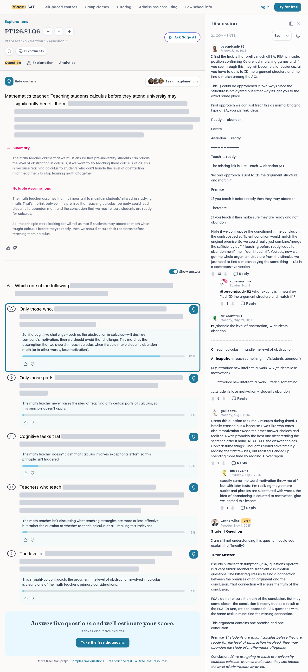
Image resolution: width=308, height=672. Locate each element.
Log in (264, 7)
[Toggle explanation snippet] (193, 309)
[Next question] (69, 31)
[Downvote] (225, 273)
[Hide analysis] (9, 81)
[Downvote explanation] (15, 248)
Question (13, 63)
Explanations (16, 21)
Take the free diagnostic (103, 642)
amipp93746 (239, 471)
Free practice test (119, 661)
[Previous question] (48, 31)
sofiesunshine (240, 281)
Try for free (288, 7)
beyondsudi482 (232, 46)
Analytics (67, 63)
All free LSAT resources (151, 661)
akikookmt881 (231, 316)
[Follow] (298, 35)
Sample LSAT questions (87, 661)
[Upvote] (213, 273)
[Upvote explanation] (8, 248)
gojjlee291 (229, 411)
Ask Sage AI (185, 37)
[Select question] (58, 31)
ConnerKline (230, 521)
